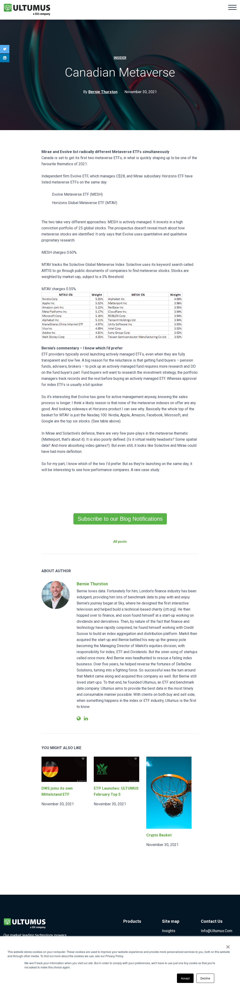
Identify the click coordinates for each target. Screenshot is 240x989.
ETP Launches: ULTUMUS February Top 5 (116, 791)
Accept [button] (185, 978)
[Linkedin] (4, 58)
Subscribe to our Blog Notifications (120, 519)
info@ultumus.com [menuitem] (216, 931)
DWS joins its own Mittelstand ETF (57, 791)
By (100, 92)
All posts (120, 541)
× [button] (228, 945)
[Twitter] (4, 49)
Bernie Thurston (92, 583)
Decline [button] (205, 978)
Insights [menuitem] (168, 931)
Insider (120, 58)
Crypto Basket (159, 835)
